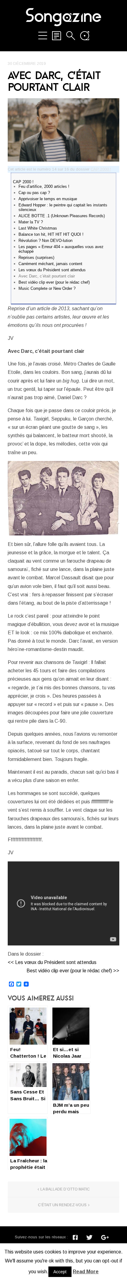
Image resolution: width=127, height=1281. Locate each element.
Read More (86, 1271)
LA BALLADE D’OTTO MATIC (65, 1189)
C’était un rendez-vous (62, 1205)
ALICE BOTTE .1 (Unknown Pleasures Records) (61, 215)
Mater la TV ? (30, 222)
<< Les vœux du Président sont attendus (52, 962)
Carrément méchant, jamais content (50, 263)
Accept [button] (60, 1271)
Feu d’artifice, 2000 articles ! (43, 186)
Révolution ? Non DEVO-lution (45, 240)
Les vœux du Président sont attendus (52, 270)
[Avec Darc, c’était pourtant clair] (63, 129)
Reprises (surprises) (36, 257)
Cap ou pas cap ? (34, 192)
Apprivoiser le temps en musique (47, 199)
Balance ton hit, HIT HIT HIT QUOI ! (51, 234)
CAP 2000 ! (101, 169)
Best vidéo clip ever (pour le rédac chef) (54, 282)
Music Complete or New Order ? (47, 288)
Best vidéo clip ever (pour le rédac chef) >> (73, 970)
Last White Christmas (37, 228)
